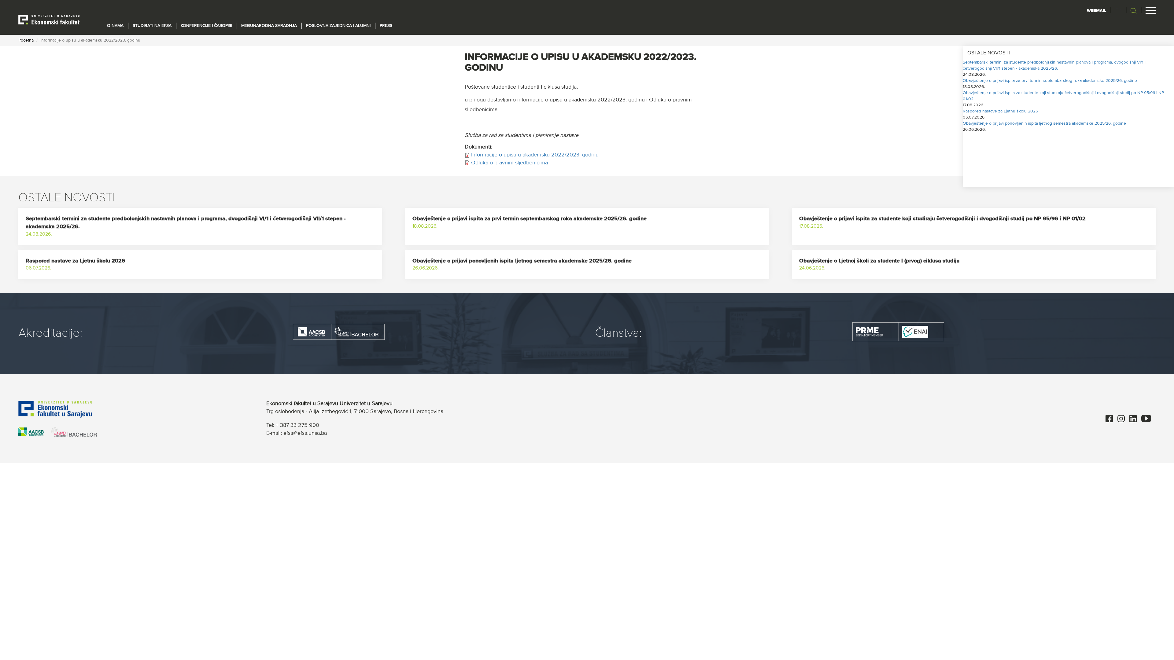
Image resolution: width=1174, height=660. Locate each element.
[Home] (48, 19)
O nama (115, 26)
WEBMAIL (1096, 11)
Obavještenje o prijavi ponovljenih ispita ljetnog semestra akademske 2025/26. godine (1044, 123)
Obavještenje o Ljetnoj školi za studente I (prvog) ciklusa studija (879, 261)
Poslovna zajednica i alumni (338, 26)
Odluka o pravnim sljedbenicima (509, 163)
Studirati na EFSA (152, 26)
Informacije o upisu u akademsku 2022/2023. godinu (535, 155)
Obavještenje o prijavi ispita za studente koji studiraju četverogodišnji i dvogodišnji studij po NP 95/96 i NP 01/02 (942, 219)
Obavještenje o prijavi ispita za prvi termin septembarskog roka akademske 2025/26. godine (1050, 81)
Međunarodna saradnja (269, 26)
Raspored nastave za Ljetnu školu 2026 (1000, 111)
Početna (26, 40)
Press (386, 26)
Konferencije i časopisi (206, 26)
